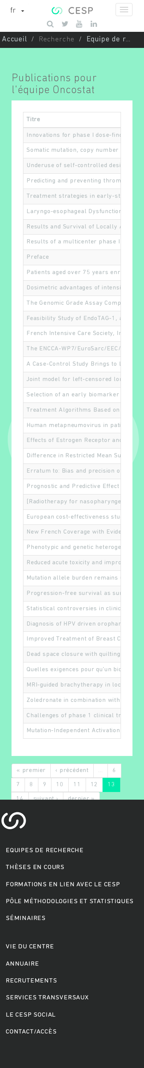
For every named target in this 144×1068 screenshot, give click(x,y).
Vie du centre (30, 946)
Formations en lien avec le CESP (63, 884)
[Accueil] (72, 9)
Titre (33, 120)
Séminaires (26, 918)
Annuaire (22, 964)
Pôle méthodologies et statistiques (70, 901)
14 (20, 799)
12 (94, 785)
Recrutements (31, 981)
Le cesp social (31, 1015)
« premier (31, 770)
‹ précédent (72, 770)
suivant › (45, 799)
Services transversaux (47, 997)
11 (77, 785)
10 (60, 785)
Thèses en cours (35, 867)
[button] (17, 11)
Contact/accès (31, 1032)
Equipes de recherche (45, 850)
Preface (37, 257)
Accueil (14, 39)
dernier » (81, 799)
